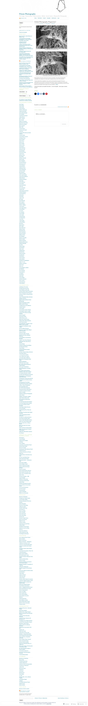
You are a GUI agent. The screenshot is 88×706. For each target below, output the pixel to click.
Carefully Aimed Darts (23, 661)
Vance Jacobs (21, 280)
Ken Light (21, 199)
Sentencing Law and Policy (24, 523)
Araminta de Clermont (23, 115)
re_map (20, 675)
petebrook (53, 23)
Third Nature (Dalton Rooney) (24, 407)
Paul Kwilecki (21, 247)
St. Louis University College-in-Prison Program (25, 649)
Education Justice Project (24, 623)
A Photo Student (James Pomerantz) (26, 291)
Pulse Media (21, 674)
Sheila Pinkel (21, 482)
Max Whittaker (22, 236)
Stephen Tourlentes (23, 263)
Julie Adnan (21, 195)
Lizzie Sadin (21, 214)
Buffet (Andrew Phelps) (23, 304)
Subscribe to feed (23, 18)
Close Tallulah (22, 443)
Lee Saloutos (21, 212)
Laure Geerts (21, 206)
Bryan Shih (21, 127)
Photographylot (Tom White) (24, 382)
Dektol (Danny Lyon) (23, 317)
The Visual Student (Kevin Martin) (25, 403)
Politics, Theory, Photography (24, 385)
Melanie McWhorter (23, 361)
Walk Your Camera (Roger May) (25, 421)
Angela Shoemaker (22, 111)
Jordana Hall (21, 189)
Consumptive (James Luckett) (24, 311)
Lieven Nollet (21, 213)
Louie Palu (21, 219)
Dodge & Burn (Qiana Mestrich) (25, 320)
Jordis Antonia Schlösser (23, 190)
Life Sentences (22, 509)
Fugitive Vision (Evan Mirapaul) (25, 340)
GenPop (20, 502)
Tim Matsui (21, 273)
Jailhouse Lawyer (22, 506)
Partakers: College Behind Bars (25, 634)
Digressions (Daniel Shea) (24, 319)
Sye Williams (21, 269)
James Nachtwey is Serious (63, 698)
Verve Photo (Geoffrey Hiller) (24, 418)
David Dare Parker (22, 316)
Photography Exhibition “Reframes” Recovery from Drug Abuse (25, 77)
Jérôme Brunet (22, 177)
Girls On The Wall (22, 447)
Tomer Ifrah (21, 276)
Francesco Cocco (22, 163)
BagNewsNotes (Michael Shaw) (25, 299)
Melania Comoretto (22, 237)
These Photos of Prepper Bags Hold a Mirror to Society (26, 81)
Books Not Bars (22, 538)
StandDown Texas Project (24, 526)
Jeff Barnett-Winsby (22, 179)
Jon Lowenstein (22, 187)
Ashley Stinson (22, 117)
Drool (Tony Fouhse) (23, 322)
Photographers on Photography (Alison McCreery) (25, 377)
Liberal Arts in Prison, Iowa (24, 632)
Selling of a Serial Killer (23, 479)
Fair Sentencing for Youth (24, 555)
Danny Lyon (21, 142)
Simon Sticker (21, 395)
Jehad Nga (21, 180)
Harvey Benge (22, 343)
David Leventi (21, 145)
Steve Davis (21, 264)
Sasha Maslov (22, 259)
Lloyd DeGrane (22, 216)
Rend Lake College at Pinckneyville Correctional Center (26, 647)
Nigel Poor (21, 453)
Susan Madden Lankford (23, 267)
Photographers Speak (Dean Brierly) (26, 378)
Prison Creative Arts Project (24, 465)
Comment (64, 124)
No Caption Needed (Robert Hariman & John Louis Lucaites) (25, 371)
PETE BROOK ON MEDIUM (25, 61)
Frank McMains (22, 165)
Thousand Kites (22, 490)
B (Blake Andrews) (22, 298)
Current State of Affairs (23, 499)
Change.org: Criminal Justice (24, 498)
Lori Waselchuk (22, 217)
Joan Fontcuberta (22, 185)
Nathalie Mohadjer (22, 243)
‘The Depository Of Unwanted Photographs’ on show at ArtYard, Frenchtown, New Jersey (25, 39)
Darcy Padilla (21, 143)
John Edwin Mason (22, 353)
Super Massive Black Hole (24, 397)
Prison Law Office (22, 591)
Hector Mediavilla (22, 169)
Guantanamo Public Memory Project (26, 449)
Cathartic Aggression (23, 662)
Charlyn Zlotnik (22, 135)
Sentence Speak (22, 522)
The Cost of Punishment (23, 487)
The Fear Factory (22, 488)
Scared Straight (22, 477)
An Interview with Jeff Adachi (24, 78)
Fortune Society (22, 560)
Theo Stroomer (22, 271)
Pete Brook (40, 18)
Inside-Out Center (22, 631)
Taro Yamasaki (22, 270)
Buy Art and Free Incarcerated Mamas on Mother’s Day (24, 64)
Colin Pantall (21, 308)
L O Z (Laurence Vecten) (23, 354)
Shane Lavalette (22, 392)
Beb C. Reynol (22, 118)
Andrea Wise (21, 107)
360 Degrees (21, 437)
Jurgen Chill (21, 197)
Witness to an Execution (23, 493)
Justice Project (22, 577)
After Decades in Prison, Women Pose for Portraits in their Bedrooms (25, 86)
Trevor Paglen (22, 277)
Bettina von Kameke (23, 121)
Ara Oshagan (21, 114)
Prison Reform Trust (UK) (24, 595)
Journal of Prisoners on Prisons (25, 451)
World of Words (22, 685)
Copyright (48, 18)
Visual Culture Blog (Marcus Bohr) (25, 420)
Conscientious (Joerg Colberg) (25, 309)
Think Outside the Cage (23, 532)
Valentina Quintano (22, 279)
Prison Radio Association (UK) (25, 472)
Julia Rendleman (22, 193)
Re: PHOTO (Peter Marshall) (24, 387)
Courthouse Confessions (24, 665)
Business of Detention (23, 496)
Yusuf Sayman (22, 283)
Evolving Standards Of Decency (25, 501)
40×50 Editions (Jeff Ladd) (24, 289)
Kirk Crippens (21, 202)
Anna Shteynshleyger (23, 112)
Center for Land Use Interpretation (25, 664)
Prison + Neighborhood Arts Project (25, 587)
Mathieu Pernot (22, 234)
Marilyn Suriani (22, 229)
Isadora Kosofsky (22, 173)
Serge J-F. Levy (22, 261)
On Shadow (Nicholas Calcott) (25, 373)
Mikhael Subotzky (22, 240)
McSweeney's (21, 672)
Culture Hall (21, 666)
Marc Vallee (21, 226)
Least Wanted (21, 209)
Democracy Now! (22, 668)
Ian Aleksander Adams (23, 346)
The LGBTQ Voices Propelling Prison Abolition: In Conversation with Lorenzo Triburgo (26, 58)
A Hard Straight (22, 439)
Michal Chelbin (22, 239)
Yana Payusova (22, 281)
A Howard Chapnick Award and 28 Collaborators (25, 52)
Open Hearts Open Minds (24, 458)
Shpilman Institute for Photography (25, 393)
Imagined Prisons (22, 450)
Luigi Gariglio (21, 220)
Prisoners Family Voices (23, 518)
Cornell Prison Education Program (25, 622)
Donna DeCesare (22, 152)
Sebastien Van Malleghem (24, 260)
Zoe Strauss (21, 433)
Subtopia (21, 680)
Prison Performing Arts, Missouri (25, 470)
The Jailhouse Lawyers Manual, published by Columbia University (25, 100)
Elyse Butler (21, 156)
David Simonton (22, 148)
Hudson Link (21, 629)
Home (35, 18)
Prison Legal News (22, 592)
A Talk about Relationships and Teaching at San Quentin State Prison (25, 73)
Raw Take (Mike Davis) (23, 386)
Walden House (22, 683)
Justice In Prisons (22, 574)
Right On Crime (22, 520)
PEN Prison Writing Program (24, 584)
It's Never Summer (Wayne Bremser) (26, 352)
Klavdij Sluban (22, 203)
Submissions (53, 18)
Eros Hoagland (22, 160)
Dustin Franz (21, 153)
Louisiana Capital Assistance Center (26, 580)
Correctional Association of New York (26, 550)
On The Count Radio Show (24, 457)
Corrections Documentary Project (25, 444)
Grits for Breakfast (22, 503)
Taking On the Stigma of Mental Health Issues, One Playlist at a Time (26, 71)
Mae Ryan (21, 223)
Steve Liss (21, 266)
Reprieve (21, 597)
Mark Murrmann (22, 230)
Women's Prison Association (24, 602)
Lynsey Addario (22, 222)
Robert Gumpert (22, 253)
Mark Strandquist (22, 232)
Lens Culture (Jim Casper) (24, 356)
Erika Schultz (21, 159)
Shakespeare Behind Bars (24, 480)
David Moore (21, 146)
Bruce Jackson (22, 125)
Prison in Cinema (22, 469)
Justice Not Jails (22, 576)
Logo (58, 18)
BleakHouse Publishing (23, 658)
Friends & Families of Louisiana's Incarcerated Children (25, 562)
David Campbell (22, 315)
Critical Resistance (22, 552)
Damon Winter (22, 139)
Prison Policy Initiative (23, 594)
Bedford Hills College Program (25, 611)
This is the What (22, 408)
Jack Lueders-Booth (23, 175)
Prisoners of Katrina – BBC (24, 476)
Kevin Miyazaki (22, 200)
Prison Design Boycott (23, 590)
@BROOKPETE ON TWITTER (24, 30)
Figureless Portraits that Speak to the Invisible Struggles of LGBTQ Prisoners (26, 83)
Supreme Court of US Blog (24, 528)
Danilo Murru (21, 140)
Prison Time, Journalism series (25, 473)
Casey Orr (21, 131)
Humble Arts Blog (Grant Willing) (25, 345)
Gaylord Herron (22, 166)
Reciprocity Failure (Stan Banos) (25, 389)
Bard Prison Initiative (23, 610)
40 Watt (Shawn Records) (24, 288)
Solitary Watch (22, 525)
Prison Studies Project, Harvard (25, 639)
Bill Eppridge (21, 301)
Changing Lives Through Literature (25, 620)
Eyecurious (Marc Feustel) (24, 333)
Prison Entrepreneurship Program (25, 635)
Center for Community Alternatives (25, 544)
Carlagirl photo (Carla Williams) (25, 305)
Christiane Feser (22, 138)
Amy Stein (21, 295)
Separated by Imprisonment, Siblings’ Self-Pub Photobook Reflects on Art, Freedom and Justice (26, 54)
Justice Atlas (21, 573)
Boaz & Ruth (21, 659)
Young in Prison (22, 604)
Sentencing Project (22, 598)
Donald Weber (22, 150)
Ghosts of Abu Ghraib (23, 446)
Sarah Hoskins (22, 257)
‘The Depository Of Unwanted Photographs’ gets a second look (25, 66)
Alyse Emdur (21, 105)
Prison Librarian (22, 512)
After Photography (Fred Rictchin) (25, 292)
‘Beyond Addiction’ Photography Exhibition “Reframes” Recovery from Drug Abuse (26, 48)
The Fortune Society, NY (23, 650)
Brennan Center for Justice (24, 688)
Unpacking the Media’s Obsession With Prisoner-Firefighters (25, 68)
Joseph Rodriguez (22, 192)
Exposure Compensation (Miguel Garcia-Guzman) (25, 330)
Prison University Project (23, 640)
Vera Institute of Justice (23, 600)
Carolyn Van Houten (23, 129)
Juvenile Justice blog (23, 508)
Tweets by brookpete (23, 32)
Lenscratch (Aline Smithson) (24, 357)
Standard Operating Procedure (25, 483)
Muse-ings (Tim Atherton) (24, 366)
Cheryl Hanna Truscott (23, 136)
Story (57, 84)
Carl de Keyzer (22, 128)
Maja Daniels (21, 224)
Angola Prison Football (23, 440)
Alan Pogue (21, 104)
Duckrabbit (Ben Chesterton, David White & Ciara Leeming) (25, 324)
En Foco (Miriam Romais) (24, 328)
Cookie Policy (48, 703)
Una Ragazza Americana (24, 533)
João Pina (21, 186)
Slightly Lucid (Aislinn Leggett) (25, 396)
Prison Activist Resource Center (25, 588)
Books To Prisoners (22, 540)
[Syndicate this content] (19, 61)
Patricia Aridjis (22, 246)
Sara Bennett (21, 254)
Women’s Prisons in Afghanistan (40, 698)
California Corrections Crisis (24, 543)
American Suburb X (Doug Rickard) (25, 294)
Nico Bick (21, 244)
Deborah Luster (22, 149)
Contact (44, 18)
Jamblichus (21, 669)
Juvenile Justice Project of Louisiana (26, 579)
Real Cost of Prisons (23, 519)
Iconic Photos (21, 348)
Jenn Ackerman (22, 182)
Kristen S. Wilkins (22, 204)
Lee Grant (21, 210)
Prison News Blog (22, 515)
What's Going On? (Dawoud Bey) (25, 427)
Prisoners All (21, 516)
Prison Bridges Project (23, 463)
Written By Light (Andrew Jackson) (25, 431)
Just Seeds (21, 671)
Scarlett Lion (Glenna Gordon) (24, 390)
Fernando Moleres (22, 162)
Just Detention (22, 571)
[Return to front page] (44, 12)
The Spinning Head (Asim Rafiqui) (25, 401)
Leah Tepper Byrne (22, 207)
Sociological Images (23, 679)
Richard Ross (21, 251)
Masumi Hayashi (22, 233)
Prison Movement (22, 513)
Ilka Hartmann (21, 172)
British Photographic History (24, 302)
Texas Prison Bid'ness (23, 530)
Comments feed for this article (62, 106)
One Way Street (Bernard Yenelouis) (26, 374)
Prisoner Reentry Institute (24, 642)
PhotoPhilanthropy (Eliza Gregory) (25, 383)
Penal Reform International (24, 585)
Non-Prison (41, 23)
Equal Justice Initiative (23, 553)
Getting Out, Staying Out (23, 566)
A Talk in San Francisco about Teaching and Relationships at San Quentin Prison (25, 45)
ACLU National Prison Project (24, 537)
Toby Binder (21, 274)
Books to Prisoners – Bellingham (25, 541)
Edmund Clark (22, 155)
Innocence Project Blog (23, 505)
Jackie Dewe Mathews (23, 176)
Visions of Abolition (22, 491)
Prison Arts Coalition (23, 462)
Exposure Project (22, 332)
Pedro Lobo (21, 249)
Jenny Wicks (21, 183)
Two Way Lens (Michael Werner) (25, 417)
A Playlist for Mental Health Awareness (23, 42)
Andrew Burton (22, 108)
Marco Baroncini (22, 227)
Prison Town (21, 474)
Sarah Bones (21, 256)
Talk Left (20, 529)
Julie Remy (21, 196)
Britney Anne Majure (23, 124)
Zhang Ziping (48, 23)
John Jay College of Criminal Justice (26, 570)
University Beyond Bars (23, 654)
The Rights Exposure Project (24, 682)
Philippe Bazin (22, 250)
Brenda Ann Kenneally (23, 122)
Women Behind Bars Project (24, 601)
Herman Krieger (22, 170)
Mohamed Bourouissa (23, 242)
